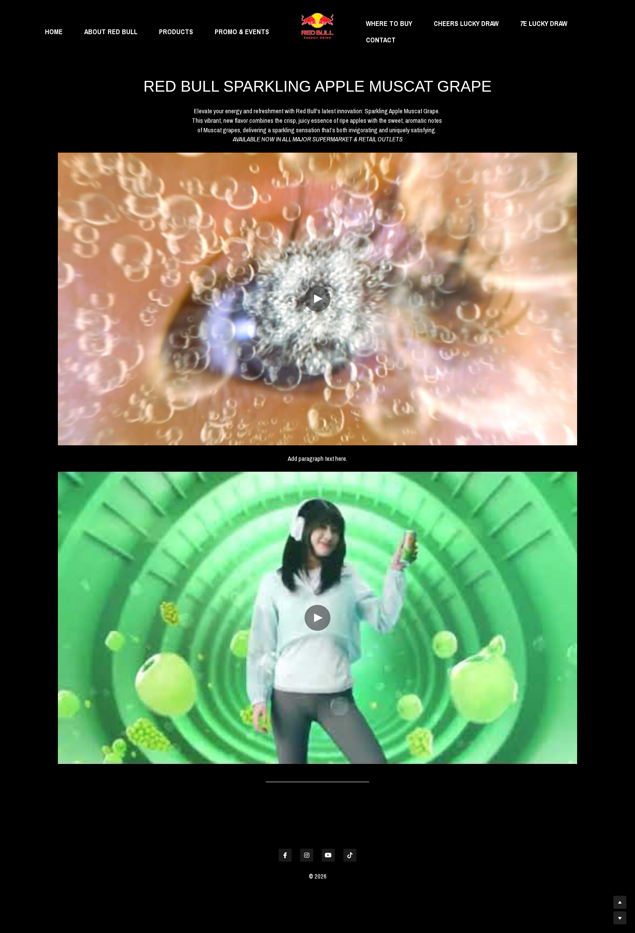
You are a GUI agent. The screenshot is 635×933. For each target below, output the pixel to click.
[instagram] (306, 855)
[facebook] (285, 855)
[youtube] (328, 855)
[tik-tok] (349, 855)
